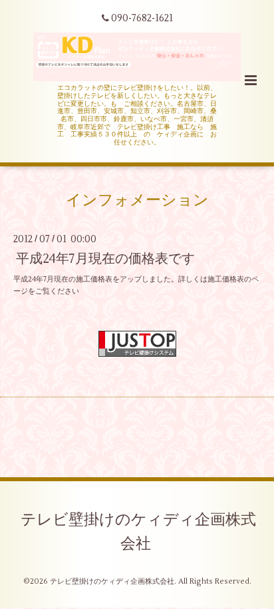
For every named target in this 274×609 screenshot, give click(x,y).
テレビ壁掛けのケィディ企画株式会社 (138, 531)
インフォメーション (137, 200)
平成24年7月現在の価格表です (105, 258)
